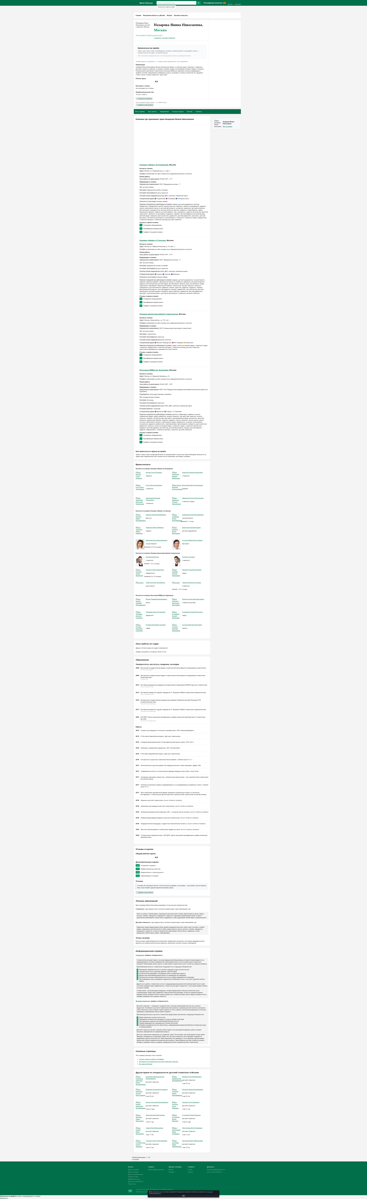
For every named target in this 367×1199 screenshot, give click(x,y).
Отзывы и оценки (178, 111)
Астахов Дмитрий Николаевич (192, 625)
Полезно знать (132, 1184)
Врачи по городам (133, 1172)
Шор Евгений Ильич (152, 557)
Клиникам (238, 4)
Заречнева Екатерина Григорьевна (153, 499)
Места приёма (140, 111)
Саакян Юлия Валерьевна (154, 1128)
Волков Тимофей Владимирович (156, 599)
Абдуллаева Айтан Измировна (192, 1128)
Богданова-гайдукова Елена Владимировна (155, 1078)
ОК (183, 1195)
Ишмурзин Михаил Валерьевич (192, 472)
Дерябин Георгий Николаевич (191, 570)
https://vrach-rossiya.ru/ (136, 3)
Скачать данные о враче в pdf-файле (151, 1059)
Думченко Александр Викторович (193, 599)
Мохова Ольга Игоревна (154, 472)
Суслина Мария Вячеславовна (192, 540)
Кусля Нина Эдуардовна (154, 485)
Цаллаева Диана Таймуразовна (192, 1141)
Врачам (230, 4)
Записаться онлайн (132, 1159)
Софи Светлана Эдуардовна (155, 582)
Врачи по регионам (133, 1169)
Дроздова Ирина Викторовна (155, 1115)
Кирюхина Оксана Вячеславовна (156, 1089)
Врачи (146, 2)
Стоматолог (140, 955)
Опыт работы (152, 111)
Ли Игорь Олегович (188, 557)
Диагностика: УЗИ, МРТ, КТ (135, 1181)
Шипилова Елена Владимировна (156, 540)
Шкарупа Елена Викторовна (191, 527)
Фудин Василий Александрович (192, 485)
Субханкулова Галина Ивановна (156, 1141)
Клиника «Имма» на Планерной (154, 165)
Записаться (4, 1198)
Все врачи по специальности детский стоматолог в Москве (158, 1062)
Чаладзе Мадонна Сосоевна (191, 582)
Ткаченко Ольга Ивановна (190, 1102)
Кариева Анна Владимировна (191, 1077)
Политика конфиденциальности (216, 1169)
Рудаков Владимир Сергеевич (156, 625)
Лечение (189, 111)
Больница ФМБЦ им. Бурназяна (154, 370)
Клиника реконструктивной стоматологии (159, 314)
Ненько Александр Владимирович (157, 1102)
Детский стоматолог (143, 1001)
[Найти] (198, 3)
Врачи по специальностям (135, 1174)
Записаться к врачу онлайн (166, 7)
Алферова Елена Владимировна (193, 515)
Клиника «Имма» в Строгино (153, 240)
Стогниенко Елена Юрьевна (191, 1115)
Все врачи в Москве (145, 1064)
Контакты (190, 1172)
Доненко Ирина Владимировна (156, 515)
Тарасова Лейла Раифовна (155, 527)
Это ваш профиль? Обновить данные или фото (149, 35)
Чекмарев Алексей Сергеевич (155, 612)
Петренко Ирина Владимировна (192, 1089)
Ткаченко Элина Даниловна (155, 570)
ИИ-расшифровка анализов (156, 1169)
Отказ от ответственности (214, 1172)
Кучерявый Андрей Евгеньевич (192, 612)
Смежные (199, 111)
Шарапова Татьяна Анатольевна (192, 498)
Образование (164, 111)
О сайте (190, 1169)
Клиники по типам (133, 1177)
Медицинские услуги (134, 1179)
